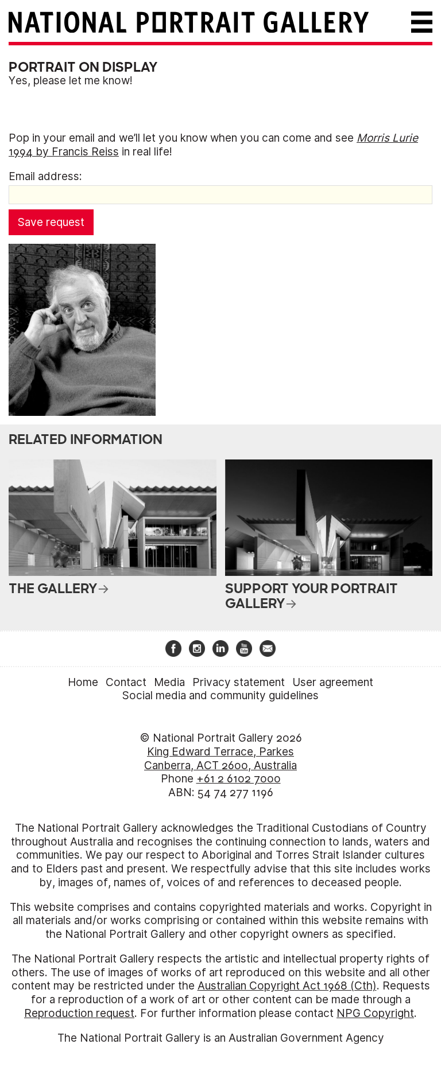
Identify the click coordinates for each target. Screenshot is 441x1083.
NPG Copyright (375, 1013)
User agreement (332, 682)
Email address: (45, 176)
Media (169, 682)
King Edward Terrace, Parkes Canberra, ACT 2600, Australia (220, 758)
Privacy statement (238, 682)
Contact (126, 682)
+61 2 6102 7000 (238, 778)
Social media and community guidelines (220, 695)
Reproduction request (79, 1013)
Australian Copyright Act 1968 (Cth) (287, 985)
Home (83, 682)
